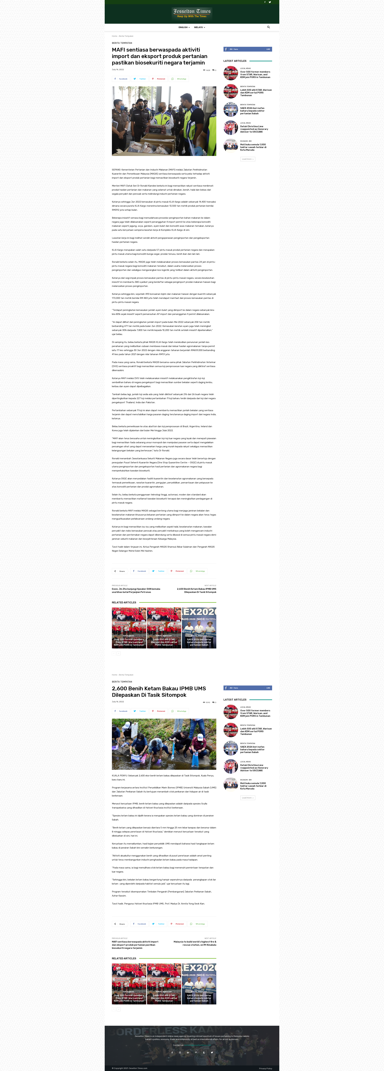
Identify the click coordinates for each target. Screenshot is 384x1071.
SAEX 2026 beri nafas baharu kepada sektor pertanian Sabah (199, 642)
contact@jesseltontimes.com (197, 1045)
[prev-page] (114, 653)
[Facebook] (265, 2)
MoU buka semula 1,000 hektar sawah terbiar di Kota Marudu (253, 147)
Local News (128, 636)
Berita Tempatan (126, 36)
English (183, 27)
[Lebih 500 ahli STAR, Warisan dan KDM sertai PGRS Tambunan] (164, 627)
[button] (268, 27)
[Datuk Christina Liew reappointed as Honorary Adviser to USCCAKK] (231, 127)
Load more (247, 159)
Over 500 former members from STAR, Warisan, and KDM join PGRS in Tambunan (129, 642)
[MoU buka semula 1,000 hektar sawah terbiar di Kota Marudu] (231, 146)
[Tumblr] (204, 1052)
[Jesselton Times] (192, 14)
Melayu (198, 27)
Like (268, 49)
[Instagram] (180, 1052)
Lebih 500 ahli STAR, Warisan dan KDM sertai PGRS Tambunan (164, 642)
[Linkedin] (188, 1052)
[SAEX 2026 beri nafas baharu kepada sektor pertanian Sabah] (199, 627)
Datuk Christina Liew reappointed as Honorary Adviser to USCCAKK (254, 129)
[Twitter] (270, 2)
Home (114, 36)
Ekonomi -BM (246, 141)
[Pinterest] (196, 1052)
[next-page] (118, 653)
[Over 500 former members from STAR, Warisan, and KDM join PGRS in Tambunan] (129, 627)
